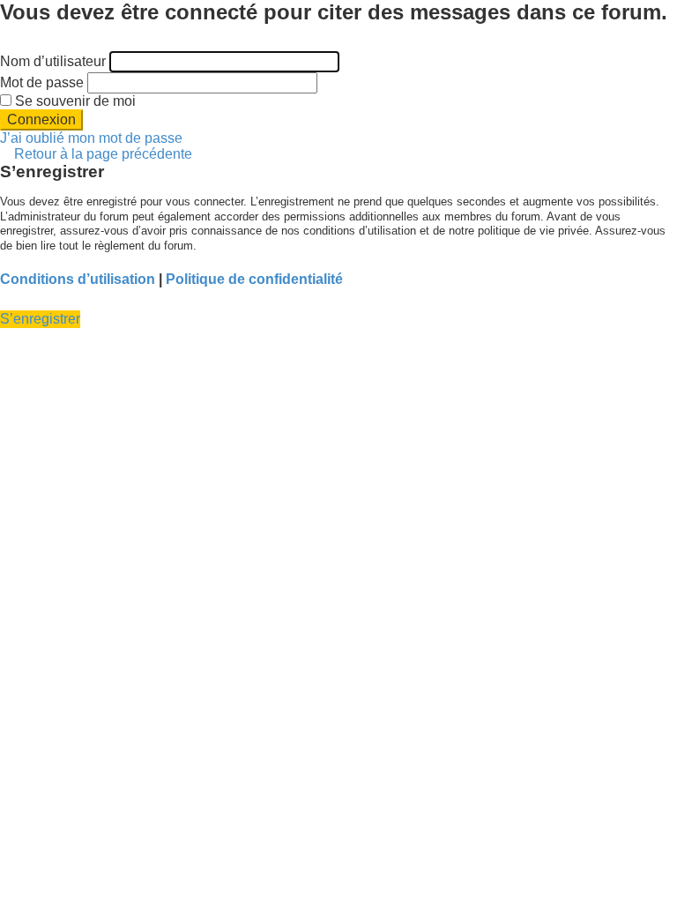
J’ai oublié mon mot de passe (91, 138)
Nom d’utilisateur (53, 61)
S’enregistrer (40, 318)
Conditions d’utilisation (77, 279)
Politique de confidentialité (254, 279)
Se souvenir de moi (73, 100)
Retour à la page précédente (103, 153)
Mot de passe (42, 82)
